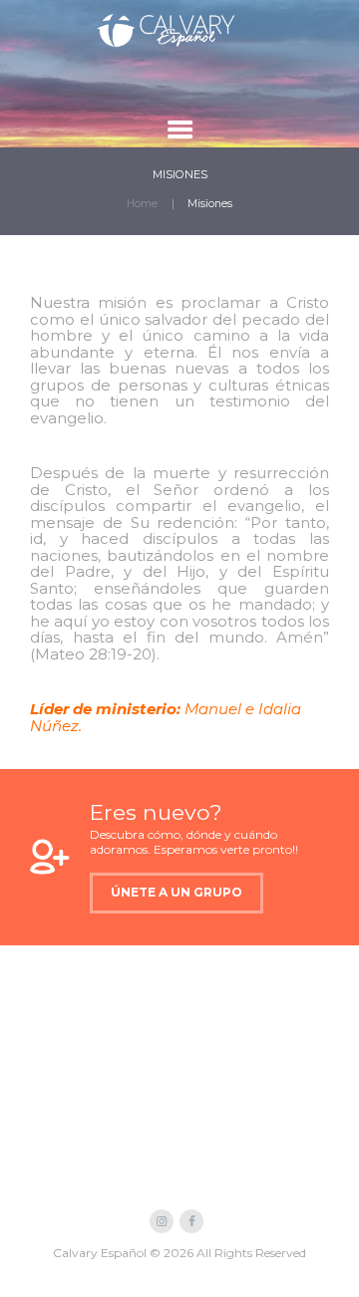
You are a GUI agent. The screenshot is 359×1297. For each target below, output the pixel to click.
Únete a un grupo (176, 892)
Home (142, 203)
